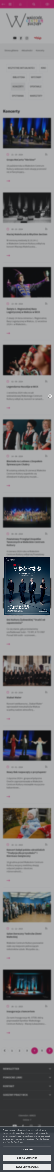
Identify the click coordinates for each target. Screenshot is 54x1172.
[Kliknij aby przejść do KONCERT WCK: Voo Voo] (27, 586)
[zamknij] (50, 396)
